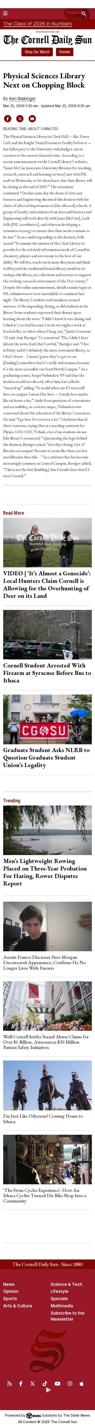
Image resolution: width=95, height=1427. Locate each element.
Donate (64, 52)
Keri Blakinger (22, 98)
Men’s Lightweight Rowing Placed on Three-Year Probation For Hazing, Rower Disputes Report (45, 872)
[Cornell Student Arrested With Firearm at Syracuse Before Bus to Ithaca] (47, 634)
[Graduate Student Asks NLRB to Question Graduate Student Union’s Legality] (47, 719)
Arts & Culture (17, 1305)
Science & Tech (66, 1284)
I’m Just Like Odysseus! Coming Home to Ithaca (43, 1118)
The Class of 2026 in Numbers (37, 24)
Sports (10, 1298)
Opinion (11, 1291)
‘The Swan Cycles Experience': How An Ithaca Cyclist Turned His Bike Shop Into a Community (44, 1195)
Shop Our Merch (37, 52)
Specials (59, 1298)
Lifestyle (59, 1291)
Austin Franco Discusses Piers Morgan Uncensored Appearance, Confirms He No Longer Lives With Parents (44, 962)
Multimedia (62, 1305)
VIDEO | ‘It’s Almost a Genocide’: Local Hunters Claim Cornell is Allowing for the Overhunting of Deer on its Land (47, 584)
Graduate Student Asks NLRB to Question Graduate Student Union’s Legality (46, 757)
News (9, 1284)
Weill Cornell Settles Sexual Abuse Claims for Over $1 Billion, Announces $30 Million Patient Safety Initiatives (46, 1042)
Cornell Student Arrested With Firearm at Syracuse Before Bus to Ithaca (47, 672)
